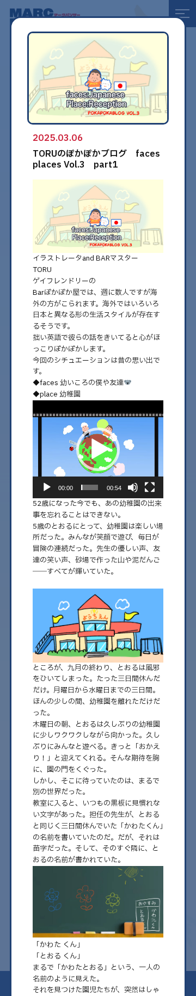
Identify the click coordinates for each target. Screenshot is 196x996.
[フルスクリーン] (149, 487)
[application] (98, 449)
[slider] (89, 487)
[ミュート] (132, 487)
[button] (98, 449)
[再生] (46, 487)
